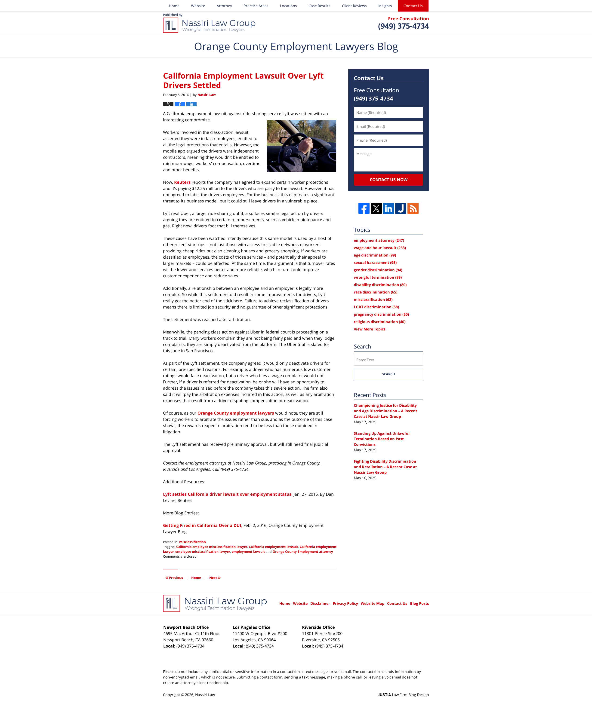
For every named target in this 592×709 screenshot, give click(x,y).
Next (215, 577)
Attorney (224, 5)
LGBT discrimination (376, 306)
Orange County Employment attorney (303, 551)
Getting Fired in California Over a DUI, (202, 525)
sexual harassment (375, 262)
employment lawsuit (248, 551)
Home (174, 5)
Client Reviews (354, 5)
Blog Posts (419, 603)
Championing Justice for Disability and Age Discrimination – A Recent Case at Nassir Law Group (385, 411)
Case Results (319, 5)
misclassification (192, 542)
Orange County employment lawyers (236, 413)
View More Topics (369, 329)
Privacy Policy (345, 603)
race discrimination (375, 292)
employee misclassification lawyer (202, 551)
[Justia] (400, 208)
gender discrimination (378, 269)
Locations (288, 5)
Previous (174, 577)
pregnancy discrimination (381, 314)
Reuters (182, 182)
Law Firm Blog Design (403, 694)
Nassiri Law (205, 694)
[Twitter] (376, 208)
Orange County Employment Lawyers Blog (209, 23)
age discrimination (375, 255)
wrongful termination (378, 277)
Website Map (372, 603)
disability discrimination (380, 284)
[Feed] (413, 208)
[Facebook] (364, 208)
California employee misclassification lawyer (211, 546)
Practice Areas (256, 5)
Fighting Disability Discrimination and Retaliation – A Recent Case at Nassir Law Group (385, 467)
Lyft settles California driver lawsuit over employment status (227, 494)
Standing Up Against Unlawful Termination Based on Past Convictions (382, 439)
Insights (385, 5)
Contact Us (413, 5)
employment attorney (379, 240)
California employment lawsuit (273, 546)
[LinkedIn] (388, 208)
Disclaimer (320, 603)
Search (388, 374)
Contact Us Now (388, 179)
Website (198, 5)
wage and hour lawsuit (380, 247)
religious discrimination (379, 321)
